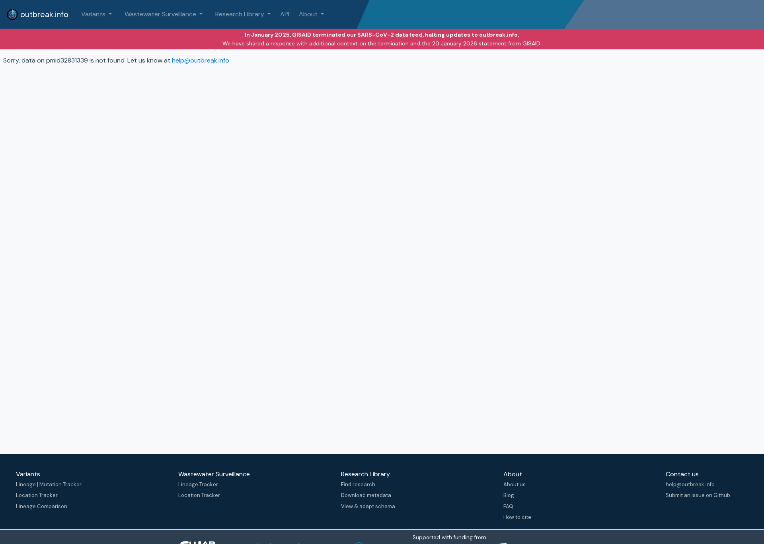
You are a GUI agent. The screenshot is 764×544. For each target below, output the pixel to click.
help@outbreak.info (200, 60)
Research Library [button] (240, 14)
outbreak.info (43, 14)
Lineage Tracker (198, 484)
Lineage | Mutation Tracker (49, 484)
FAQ (508, 506)
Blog (508, 495)
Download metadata (366, 495)
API (284, 14)
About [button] (309, 14)
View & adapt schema (368, 506)
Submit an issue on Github (698, 495)
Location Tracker (37, 495)
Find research (358, 484)
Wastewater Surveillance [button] (161, 14)
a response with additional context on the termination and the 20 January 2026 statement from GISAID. (404, 43)
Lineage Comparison (41, 506)
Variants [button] (94, 14)
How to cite (517, 517)
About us (514, 484)
